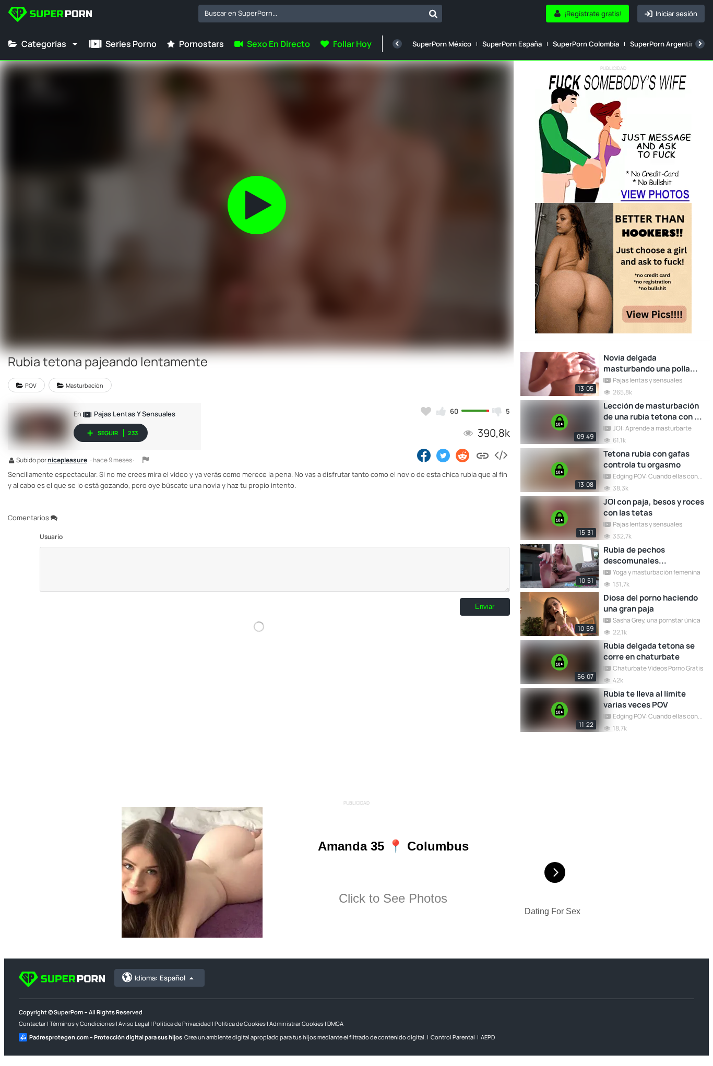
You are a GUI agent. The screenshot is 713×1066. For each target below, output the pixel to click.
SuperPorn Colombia (586, 44)
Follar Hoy (352, 44)
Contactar (32, 1023)
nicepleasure (67, 460)
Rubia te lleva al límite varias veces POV (644, 699)
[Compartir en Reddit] (463, 455)
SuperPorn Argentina (664, 44)
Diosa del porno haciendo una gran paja (650, 603)
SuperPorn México (441, 44)
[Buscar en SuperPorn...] (433, 13)
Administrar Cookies (296, 1023)
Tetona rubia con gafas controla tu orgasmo (646, 459)
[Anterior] (397, 44)
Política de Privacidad (182, 1023)
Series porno (131, 44)
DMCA (335, 1023)
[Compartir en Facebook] (424, 455)
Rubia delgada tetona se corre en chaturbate (649, 651)
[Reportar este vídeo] (145, 460)
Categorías (43, 44)
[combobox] (320, 13)
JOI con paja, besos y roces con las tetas (653, 507)
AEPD (488, 1037)
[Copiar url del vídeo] (483, 455)
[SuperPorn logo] (50, 15)
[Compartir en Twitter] (443, 455)
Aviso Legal (133, 1023)
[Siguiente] (700, 44)
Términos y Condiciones (82, 1023)
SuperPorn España (512, 44)
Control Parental (453, 1037)
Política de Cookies (240, 1023)
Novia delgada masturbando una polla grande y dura (646, 363)
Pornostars (201, 44)
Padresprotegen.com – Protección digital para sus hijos (105, 1037)
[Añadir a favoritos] (426, 411)
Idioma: (160, 978)
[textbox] (311, 13)
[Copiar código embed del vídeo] (500, 455)
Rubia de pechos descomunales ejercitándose (634, 555)
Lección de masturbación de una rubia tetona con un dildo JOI (653, 411)
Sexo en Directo (278, 44)
